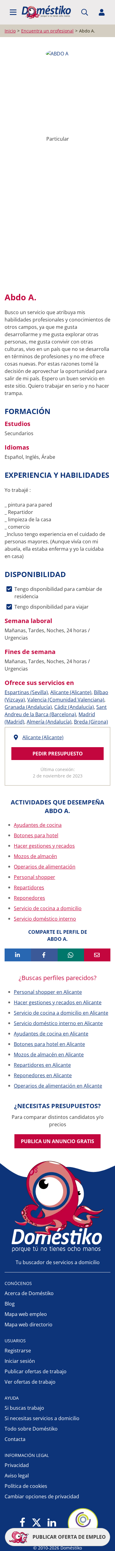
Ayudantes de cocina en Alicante (51, 1033)
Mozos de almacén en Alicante (49, 1054)
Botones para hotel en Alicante (49, 1044)
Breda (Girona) (91, 721)
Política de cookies (26, 1486)
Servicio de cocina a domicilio (48, 908)
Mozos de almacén (35, 856)
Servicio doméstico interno (45, 918)
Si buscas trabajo (24, 1408)
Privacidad (17, 1465)
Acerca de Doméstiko (29, 1293)
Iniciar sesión (20, 1361)
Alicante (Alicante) (70, 692)
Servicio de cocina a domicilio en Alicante (61, 1012)
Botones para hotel (36, 835)
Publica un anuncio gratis (57, 1141)
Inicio (10, 31)
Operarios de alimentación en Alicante (58, 1085)
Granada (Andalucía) (28, 707)
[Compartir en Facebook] (44, 954)
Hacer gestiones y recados (44, 845)
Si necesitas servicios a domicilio (42, 1418)
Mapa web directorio (28, 1324)
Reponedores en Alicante (43, 1075)
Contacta (15, 1439)
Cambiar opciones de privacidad (42, 1496)
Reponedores (29, 898)
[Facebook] (22, 1523)
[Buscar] (84, 12)
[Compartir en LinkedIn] (18, 954)
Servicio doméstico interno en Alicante (58, 1023)
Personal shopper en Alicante (48, 992)
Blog (10, 1303)
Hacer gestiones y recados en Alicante (58, 1002)
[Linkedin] (52, 1523)
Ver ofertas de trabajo (30, 1381)
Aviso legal (17, 1475)
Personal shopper (34, 877)
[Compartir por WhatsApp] (71, 954)
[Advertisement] (57, 222)
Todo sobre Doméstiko (31, 1428)
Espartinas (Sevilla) (26, 692)
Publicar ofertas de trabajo (36, 1371)
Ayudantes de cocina (38, 825)
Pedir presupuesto (58, 753)
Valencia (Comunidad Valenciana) (65, 699)
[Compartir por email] (97, 954)
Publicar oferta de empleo (68, 1537)
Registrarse (18, 1350)
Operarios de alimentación (44, 866)
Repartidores (29, 887)
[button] (13, 12)
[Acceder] (101, 12)
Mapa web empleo (26, 1314)
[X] (36, 1523)
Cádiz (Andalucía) (74, 707)
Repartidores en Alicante (42, 1065)
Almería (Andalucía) (49, 721)
